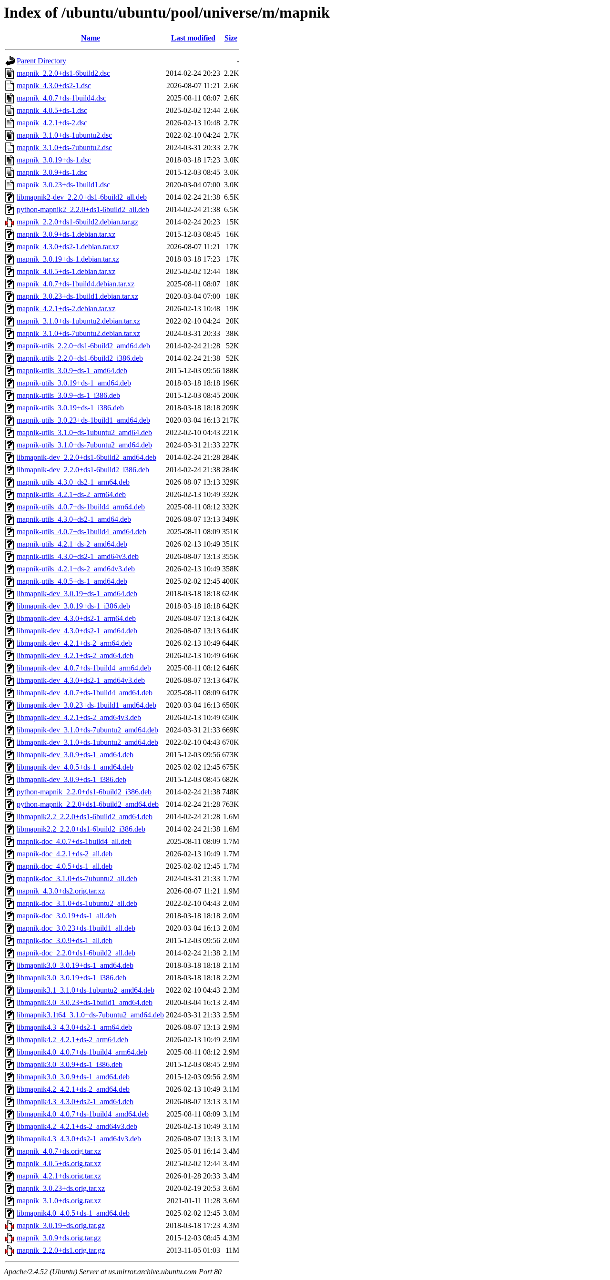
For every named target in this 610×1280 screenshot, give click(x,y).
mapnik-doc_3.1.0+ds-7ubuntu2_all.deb (77, 878)
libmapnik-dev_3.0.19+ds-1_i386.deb (73, 606)
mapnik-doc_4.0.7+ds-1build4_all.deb (74, 841)
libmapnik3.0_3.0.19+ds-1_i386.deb (71, 978)
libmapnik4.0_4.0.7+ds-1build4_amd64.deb (83, 1114)
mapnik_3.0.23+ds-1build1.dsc (63, 185)
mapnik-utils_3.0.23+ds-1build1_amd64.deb (83, 420)
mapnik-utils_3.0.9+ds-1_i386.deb (68, 395)
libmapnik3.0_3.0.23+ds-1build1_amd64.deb (84, 1002)
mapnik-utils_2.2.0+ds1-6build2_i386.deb (80, 358)
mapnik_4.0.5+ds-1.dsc (52, 110)
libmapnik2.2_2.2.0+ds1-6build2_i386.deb (81, 829)
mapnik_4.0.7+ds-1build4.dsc (61, 98)
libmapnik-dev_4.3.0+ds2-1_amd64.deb (77, 631)
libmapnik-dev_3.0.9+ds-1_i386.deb (71, 779)
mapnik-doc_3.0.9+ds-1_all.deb (64, 940)
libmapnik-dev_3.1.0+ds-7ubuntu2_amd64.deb (87, 730)
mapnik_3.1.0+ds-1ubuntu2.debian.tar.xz (78, 321)
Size (230, 38)
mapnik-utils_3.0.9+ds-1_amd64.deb (72, 370)
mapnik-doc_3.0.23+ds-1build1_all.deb (76, 928)
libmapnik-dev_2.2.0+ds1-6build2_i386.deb (83, 470)
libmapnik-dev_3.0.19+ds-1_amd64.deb (77, 593)
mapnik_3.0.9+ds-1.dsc (52, 172)
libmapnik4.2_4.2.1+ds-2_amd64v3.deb (77, 1126)
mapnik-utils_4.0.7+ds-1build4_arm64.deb (81, 507)
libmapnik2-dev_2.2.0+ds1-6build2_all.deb (82, 197)
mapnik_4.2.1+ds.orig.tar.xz (59, 1176)
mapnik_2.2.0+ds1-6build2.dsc (63, 73)
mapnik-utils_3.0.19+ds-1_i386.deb (70, 408)
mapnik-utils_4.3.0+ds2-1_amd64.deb (74, 519)
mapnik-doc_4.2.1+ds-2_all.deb (64, 854)
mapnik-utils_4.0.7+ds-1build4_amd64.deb (81, 532)
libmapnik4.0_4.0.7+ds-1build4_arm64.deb (82, 1052)
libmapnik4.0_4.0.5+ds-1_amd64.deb (73, 1213)
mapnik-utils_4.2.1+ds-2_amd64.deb (72, 544)
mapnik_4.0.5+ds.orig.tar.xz (59, 1163)
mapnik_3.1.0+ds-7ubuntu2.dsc (64, 147)
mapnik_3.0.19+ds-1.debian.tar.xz (68, 259)
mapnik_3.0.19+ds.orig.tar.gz (61, 1225)
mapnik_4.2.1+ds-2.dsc (52, 123)
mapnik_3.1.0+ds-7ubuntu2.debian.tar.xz (78, 333)
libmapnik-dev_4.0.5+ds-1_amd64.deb (75, 767)
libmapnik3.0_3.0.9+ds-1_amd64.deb (73, 1077)
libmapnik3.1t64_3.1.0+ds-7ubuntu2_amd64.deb (90, 1015)
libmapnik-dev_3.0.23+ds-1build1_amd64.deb (86, 705)
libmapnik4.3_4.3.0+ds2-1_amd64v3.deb (79, 1139)
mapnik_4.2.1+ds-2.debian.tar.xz (66, 309)
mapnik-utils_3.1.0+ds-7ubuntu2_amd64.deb (84, 445)
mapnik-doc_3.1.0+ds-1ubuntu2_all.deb (77, 903)
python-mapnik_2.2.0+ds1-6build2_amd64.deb (88, 804)
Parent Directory (41, 61)
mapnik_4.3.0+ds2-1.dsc (54, 85)
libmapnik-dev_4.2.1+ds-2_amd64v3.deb (79, 717)
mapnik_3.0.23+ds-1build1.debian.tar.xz (77, 296)
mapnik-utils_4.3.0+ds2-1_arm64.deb (73, 482)
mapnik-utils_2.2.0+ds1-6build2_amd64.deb (83, 346)
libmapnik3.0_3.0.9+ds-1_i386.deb (69, 1064)
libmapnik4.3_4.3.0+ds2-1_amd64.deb (75, 1101)
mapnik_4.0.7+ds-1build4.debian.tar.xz (75, 284)
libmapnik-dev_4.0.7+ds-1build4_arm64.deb (84, 668)
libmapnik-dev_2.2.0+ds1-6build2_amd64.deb (86, 457)
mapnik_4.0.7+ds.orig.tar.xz (59, 1151)
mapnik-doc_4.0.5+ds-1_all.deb (64, 866)
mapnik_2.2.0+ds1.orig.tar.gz (61, 1250)
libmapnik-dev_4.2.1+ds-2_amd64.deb (75, 655)
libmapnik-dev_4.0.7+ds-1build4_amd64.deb (84, 693)
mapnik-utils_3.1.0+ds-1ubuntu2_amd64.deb (84, 432)
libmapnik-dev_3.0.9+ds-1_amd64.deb (75, 755)
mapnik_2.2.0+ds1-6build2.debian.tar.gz (77, 222)
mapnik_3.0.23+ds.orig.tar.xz (61, 1188)
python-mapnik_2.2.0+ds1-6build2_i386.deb (84, 792)
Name (90, 38)
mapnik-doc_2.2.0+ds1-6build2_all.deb (76, 953)
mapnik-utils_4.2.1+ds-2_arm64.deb (71, 494)
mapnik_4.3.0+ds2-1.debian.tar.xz (68, 247)
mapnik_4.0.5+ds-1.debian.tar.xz (66, 271)
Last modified (193, 38)
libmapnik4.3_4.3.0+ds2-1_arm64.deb (74, 1027)
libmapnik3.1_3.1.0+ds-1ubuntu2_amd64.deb (85, 990)
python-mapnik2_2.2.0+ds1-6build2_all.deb (83, 209)
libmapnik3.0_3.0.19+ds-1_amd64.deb (75, 965)
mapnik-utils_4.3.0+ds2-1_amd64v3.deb (78, 556)
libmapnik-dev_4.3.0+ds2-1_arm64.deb (76, 618)
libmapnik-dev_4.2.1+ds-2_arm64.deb (74, 643)
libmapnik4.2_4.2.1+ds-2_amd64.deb (73, 1089)
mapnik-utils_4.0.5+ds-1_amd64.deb (72, 581)
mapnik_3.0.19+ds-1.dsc (54, 160)
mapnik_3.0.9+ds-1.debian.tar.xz (66, 234)
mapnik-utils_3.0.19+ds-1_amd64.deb (74, 383)
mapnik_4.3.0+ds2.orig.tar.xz (61, 891)
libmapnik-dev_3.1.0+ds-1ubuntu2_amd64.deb (87, 742)
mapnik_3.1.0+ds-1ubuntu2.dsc (64, 135)
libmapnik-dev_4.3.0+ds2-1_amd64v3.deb (81, 680)
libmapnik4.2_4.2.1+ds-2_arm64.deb (72, 1040)
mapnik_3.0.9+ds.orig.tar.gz (59, 1238)
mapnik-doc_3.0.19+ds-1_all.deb (66, 916)
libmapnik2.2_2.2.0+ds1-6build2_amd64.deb (84, 817)
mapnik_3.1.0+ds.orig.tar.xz (59, 1201)
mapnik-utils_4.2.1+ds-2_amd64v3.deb (76, 569)
